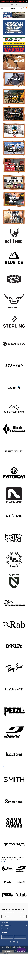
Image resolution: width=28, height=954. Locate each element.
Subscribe (22, 916)
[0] (25, 8)
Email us (20, 937)
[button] (2, 9)
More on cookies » (21, 951)
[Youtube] (17, 941)
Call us (7, 937)
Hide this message (8, 951)
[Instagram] (14, 941)
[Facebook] (10, 941)
